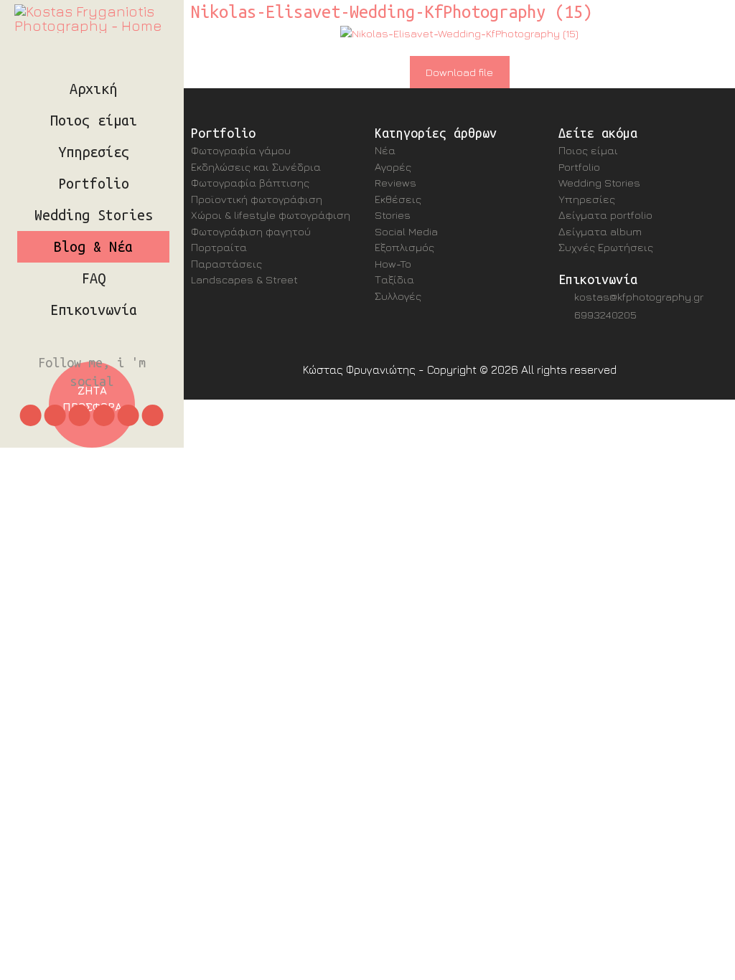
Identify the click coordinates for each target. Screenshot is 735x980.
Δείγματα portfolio (605, 215)
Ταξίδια (394, 279)
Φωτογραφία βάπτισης (250, 182)
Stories (393, 215)
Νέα (385, 150)
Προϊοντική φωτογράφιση (256, 199)
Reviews (395, 182)
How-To (393, 264)
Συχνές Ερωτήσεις (605, 247)
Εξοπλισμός (404, 247)
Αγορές (393, 167)
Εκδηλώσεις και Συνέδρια (256, 167)
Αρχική (93, 89)
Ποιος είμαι (93, 120)
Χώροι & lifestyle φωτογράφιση (270, 215)
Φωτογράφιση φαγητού (251, 231)
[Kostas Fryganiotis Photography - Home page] (91, 18)
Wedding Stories (93, 215)
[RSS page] (153, 415)
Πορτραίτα (219, 247)
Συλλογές (398, 296)
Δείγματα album (600, 231)
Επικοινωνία (93, 310)
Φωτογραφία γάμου (241, 150)
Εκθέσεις (398, 199)
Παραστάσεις (226, 264)
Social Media (406, 231)
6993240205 (605, 314)
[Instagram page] (31, 415)
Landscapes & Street (244, 279)
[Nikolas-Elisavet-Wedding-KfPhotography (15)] (459, 33)
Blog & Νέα (93, 247)
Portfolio (93, 184)
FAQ (94, 278)
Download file (459, 72)
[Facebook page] (79, 415)
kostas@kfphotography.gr (638, 297)
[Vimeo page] (128, 415)
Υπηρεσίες (93, 152)
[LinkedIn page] (104, 415)
